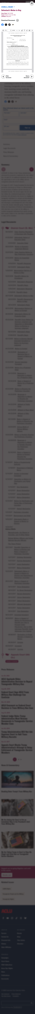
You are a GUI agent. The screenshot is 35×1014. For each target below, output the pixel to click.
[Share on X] (6, 25)
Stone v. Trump (7, 7)
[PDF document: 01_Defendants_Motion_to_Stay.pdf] (17, 50)
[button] (9, 25)
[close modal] (32, 3)
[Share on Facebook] (2, 25)
